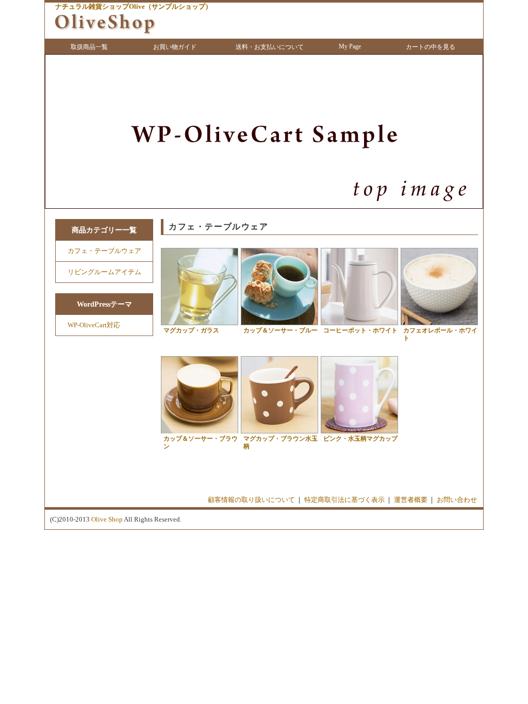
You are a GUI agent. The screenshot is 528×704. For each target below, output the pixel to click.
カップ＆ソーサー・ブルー (280, 330)
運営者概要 (410, 500)
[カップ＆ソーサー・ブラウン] (199, 433)
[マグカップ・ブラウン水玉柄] (279, 433)
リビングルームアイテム (104, 272)
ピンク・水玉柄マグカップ (360, 438)
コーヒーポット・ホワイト (360, 330)
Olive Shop (107, 519)
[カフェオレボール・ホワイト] (439, 325)
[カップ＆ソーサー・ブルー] (279, 325)
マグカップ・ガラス (191, 330)
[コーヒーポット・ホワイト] (359, 325)
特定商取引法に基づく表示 (344, 500)
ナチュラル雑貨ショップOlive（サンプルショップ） (133, 6)
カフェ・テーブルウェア (104, 251)
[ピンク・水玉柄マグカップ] (359, 433)
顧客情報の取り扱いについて (251, 500)
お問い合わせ (457, 500)
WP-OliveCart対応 (94, 325)
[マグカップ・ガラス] (199, 325)
